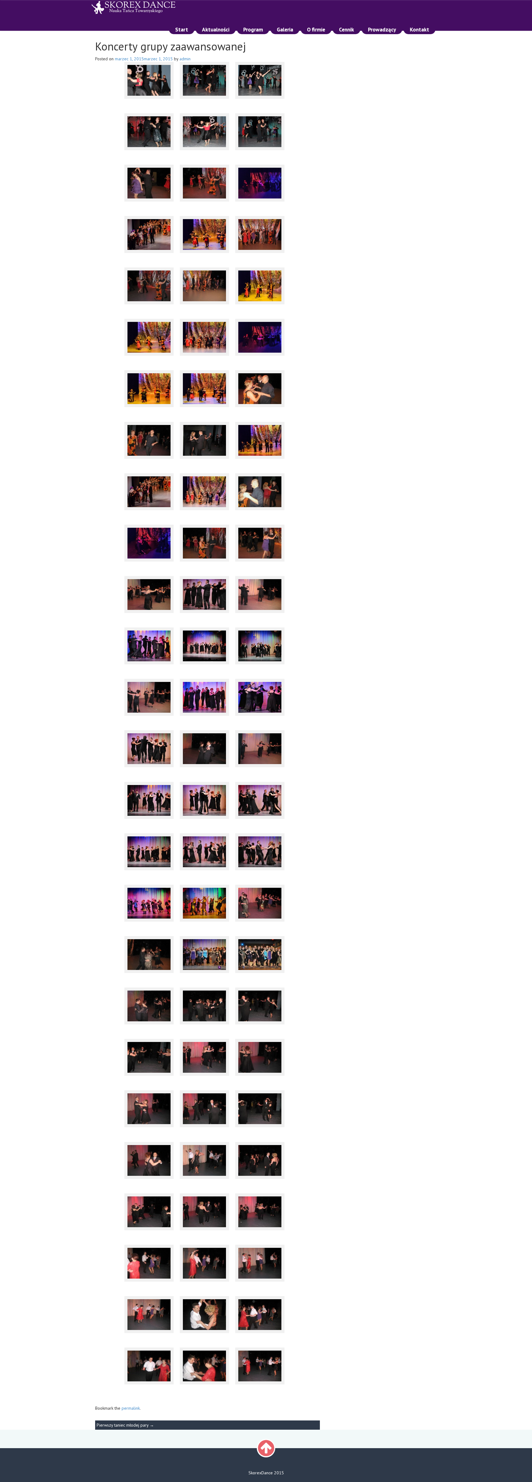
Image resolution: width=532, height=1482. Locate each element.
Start (181, 29)
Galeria (285, 29)
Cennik (346, 29)
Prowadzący (382, 29)
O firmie (316, 29)
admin (185, 59)
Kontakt (419, 29)
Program (253, 29)
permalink (131, 1408)
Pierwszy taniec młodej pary (125, 1425)
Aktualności (215, 29)
